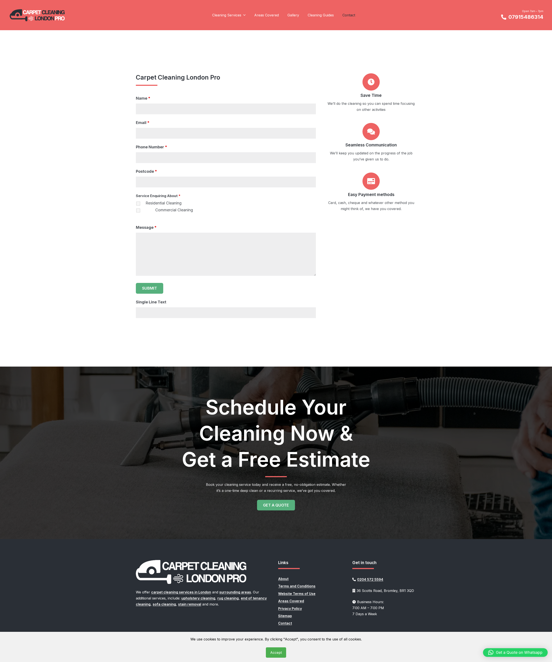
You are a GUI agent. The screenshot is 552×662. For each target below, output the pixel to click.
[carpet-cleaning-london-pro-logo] (37, 15)
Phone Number (151, 147)
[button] (243, 15)
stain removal (189, 604)
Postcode (146, 171)
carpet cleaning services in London (181, 592)
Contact (285, 623)
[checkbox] (140, 207)
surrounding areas (235, 592)
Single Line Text (151, 302)
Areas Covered (291, 601)
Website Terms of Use (296, 593)
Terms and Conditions (296, 586)
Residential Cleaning (164, 203)
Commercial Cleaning (174, 210)
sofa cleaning (164, 604)
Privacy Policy (290, 608)
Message (146, 227)
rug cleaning (228, 598)
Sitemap (285, 616)
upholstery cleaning (198, 598)
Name (143, 98)
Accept (276, 652)
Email (142, 122)
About (283, 579)
